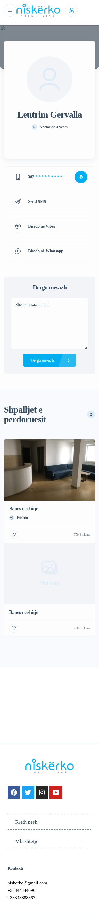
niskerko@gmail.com (27, 882)
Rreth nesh (26, 822)
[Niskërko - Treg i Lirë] (38, 10)
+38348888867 (21, 897)
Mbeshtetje (26, 841)
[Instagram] (42, 792)
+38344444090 (21, 890)
